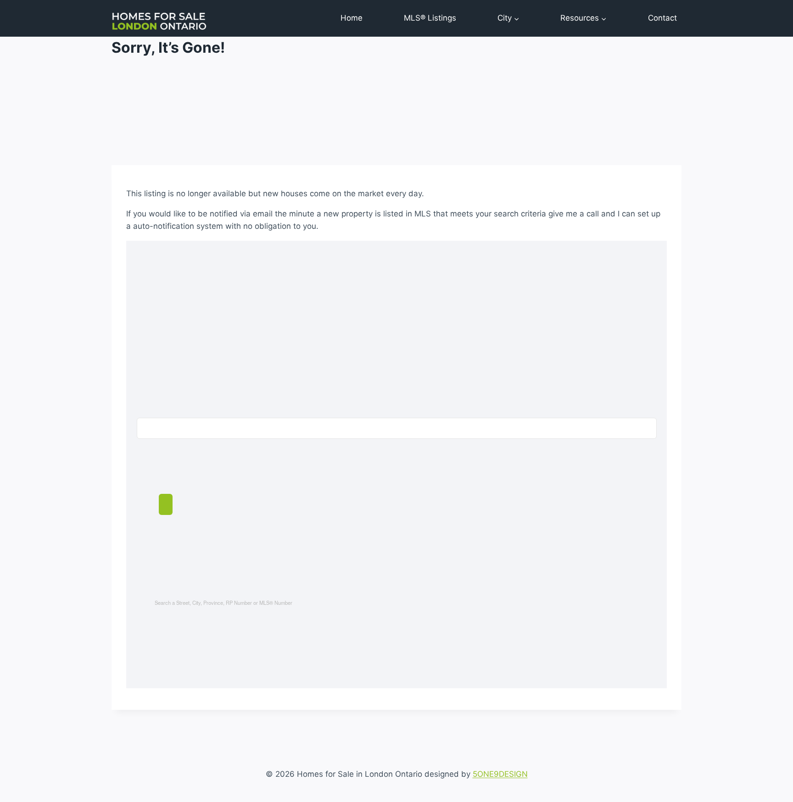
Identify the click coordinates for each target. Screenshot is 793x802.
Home (352, 17)
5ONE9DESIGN (500, 774)
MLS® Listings (430, 17)
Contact (662, 17)
